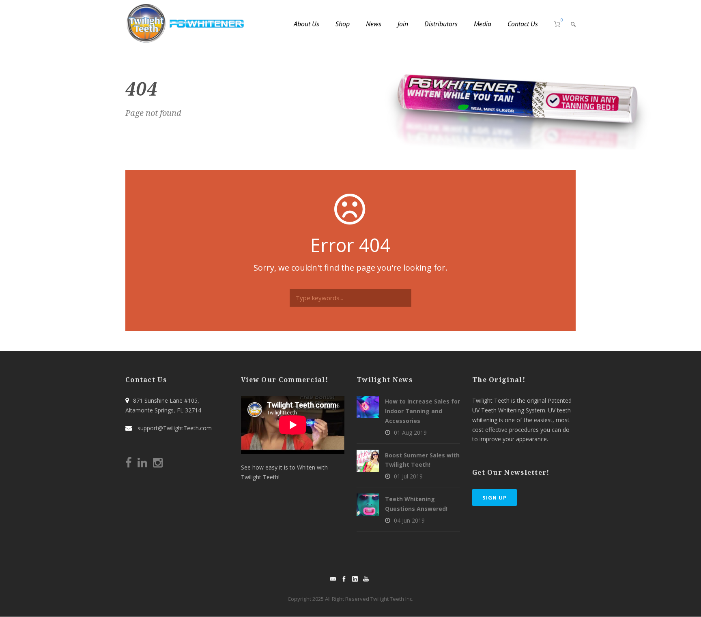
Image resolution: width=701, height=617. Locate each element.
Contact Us (522, 23)
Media (482, 23)
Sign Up (494, 497)
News (373, 23)
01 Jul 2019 (408, 476)
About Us (306, 23)
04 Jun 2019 (409, 520)
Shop (342, 23)
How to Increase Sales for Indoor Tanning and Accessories (422, 411)
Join (403, 23)
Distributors (441, 23)
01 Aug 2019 (410, 432)
